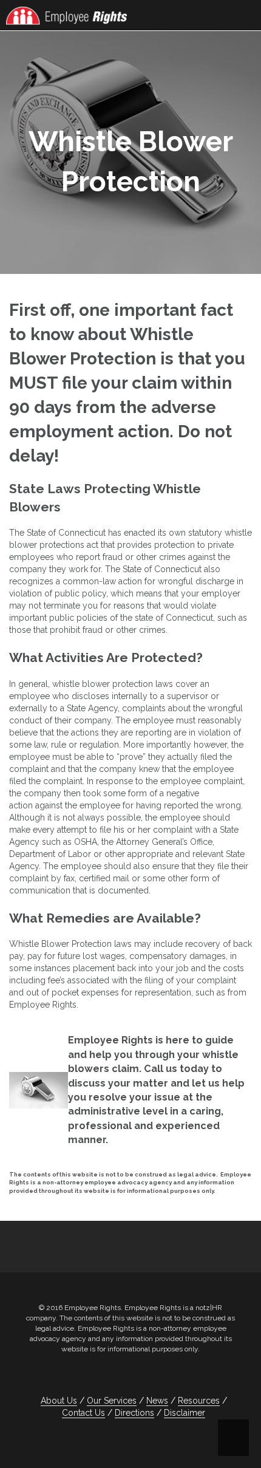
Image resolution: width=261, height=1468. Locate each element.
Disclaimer (184, 1413)
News (157, 1400)
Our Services (112, 1400)
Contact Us (83, 1413)
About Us (59, 1400)
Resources (199, 1400)
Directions (134, 1413)
